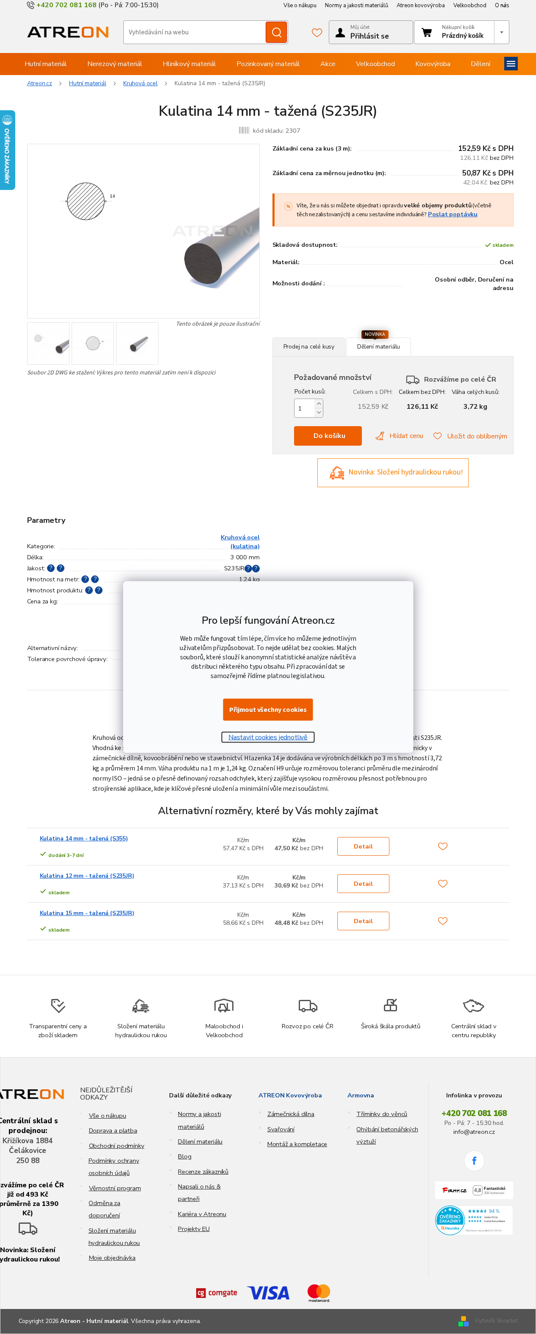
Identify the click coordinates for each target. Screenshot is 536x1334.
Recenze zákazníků (203, 1171)
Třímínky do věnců (381, 1114)
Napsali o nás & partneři (199, 1192)
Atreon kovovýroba (421, 5)
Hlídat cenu (406, 436)
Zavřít (318, 333)
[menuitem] (46, 64)
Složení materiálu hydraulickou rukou (114, 1236)
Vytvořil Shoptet (496, 1321)
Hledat (276, 32)
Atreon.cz (40, 83)
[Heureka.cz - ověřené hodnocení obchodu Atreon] (474, 1221)
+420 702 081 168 (474, 1113)
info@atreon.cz (473, 1131)
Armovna (360, 1095)
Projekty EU (194, 1229)
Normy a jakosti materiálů (356, 5)
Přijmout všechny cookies (267, 709)
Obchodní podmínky (116, 1145)
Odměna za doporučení (104, 1209)
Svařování (280, 1129)
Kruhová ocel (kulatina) (240, 541)
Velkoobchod (469, 5)
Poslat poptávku (453, 214)
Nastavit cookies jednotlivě (268, 737)
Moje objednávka (112, 1257)
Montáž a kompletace (297, 1144)
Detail (363, 846)
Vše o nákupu (300, 5)
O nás (502, 5)
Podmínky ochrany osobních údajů (114, 1166)
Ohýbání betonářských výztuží (387, 1135)
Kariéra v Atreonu (202, 1214)
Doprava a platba (113, 1130)
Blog (184, 1156)
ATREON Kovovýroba (290, 1095)
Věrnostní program (115, 1188)
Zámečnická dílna (290, 1114)
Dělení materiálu (200, 1141)
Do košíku (329, 436)
